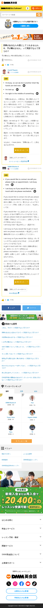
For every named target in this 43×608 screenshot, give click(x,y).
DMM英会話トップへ (30, 460)
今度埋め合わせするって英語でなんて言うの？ (17, 337)
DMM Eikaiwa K (11, 403)
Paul (32, 403)
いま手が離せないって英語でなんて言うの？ (17, 342)
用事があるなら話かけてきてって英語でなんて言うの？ (20, 332)
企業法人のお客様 (21, 591)
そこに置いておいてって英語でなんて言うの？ (17, 354)
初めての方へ (6, 454)
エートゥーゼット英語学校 (18, 161)
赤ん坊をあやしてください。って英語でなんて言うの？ (20, 373)
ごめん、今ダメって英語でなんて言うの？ (16, 328)
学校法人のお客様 (21, 598)
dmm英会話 (13, 293)
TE (32, 432)
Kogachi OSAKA (32, 417)
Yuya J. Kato (11, 417)
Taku (10, 432)
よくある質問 (27, 454)
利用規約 (5, 460)
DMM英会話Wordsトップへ (10, 465)
